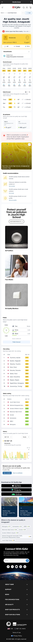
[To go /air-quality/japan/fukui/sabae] (16, 373)
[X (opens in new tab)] (12, 566)
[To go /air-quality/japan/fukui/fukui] (16, 367)
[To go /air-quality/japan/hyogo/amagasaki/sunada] (16, 414)
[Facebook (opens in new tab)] (8, 566)
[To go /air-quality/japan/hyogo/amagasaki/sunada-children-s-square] (16, 408)
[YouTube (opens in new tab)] (16, 566)
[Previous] (2, 2)
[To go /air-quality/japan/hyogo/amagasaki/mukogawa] (16, 424)
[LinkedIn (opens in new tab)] (24, 566)
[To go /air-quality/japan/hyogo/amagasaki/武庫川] (16, 421)
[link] (23, 7)
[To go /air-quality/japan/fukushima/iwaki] (16, 376)
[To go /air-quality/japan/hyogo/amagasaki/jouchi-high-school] (16, 402)
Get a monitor (12, 186)
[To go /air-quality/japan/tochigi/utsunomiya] (16, 386)
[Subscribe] (27, 560)
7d (29, 92)
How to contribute (17, 473)
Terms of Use (16, 632)
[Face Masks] (16, 266)
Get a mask (11, 193)
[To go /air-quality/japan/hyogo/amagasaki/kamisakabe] (16, 418)
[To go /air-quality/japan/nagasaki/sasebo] (16, 360)
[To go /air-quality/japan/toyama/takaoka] (16, 364)
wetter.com (18, 338)
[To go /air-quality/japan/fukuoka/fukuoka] (16, 370)
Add (29, 12)
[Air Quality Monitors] (16, 295)
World (2, 12)
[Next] (31, 2)
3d (25, 92)
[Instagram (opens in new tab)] (20, 566)
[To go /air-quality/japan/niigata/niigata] (16, 380)
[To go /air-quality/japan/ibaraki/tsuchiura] (16, 357)
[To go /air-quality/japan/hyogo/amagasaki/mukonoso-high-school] (16, 411)
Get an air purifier (13, 200)
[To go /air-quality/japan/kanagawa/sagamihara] (16, 383)
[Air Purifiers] (16, 237)
